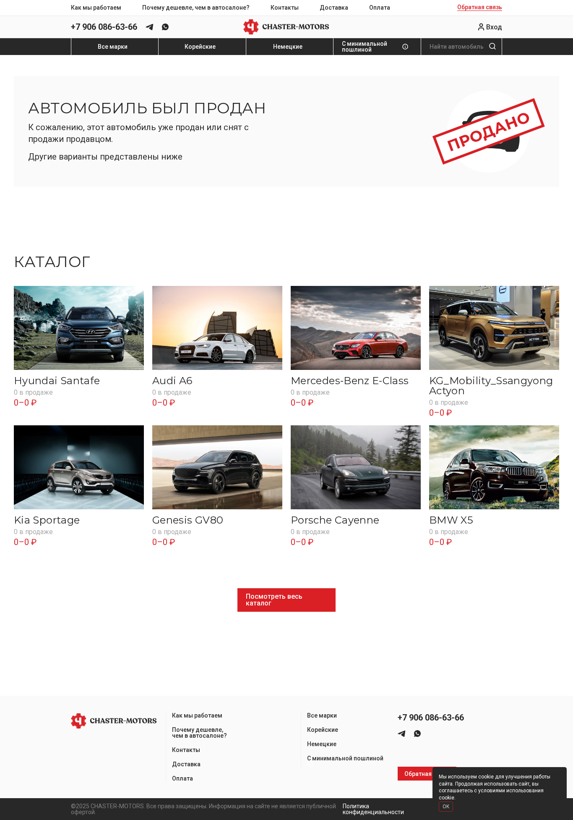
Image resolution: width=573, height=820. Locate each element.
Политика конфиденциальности (373, 809)
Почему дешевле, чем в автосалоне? (196, 7)
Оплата (379, 7)
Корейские (200, 47)
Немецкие (287, 47)
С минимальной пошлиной (364, 46)
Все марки (113, 47)
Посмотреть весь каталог (274, 599)
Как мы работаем (96, 7)
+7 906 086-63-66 (104, 27)
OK (446, 807)
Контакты (285, 7)
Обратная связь (479, 7)
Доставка (334, 7)
